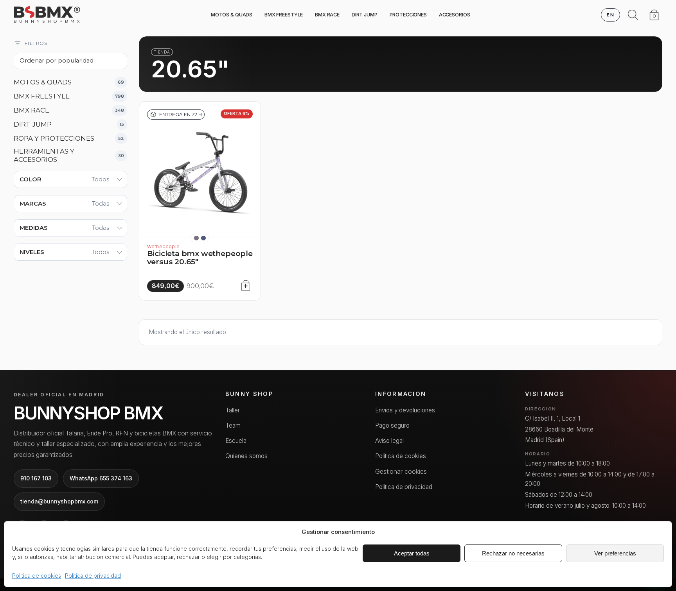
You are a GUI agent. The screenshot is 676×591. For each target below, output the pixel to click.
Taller (232, 410)
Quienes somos (246, 456)
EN (610, 15)
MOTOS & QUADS (231, 15)
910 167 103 (36, 478)
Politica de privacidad (93, 575)
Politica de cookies (36, 575)
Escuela (235, 440)
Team (233, 425)
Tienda (162, 52)
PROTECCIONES (408, 15)
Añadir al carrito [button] (243, 283)
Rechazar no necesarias (513, 553)
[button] (196, 238)
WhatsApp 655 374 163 (101, 478)
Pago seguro (392, 425)
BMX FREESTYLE (283, 15)
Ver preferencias (615, 553)
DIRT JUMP (365, 15)
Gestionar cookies (401, 471)
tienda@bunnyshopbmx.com (59, 501)
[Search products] (633, 15)
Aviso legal (389, 440)
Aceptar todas (412, 553)
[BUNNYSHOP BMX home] (47, 12)
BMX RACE (327, 15)
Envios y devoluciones (405, 410)
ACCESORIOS (454, 15)
